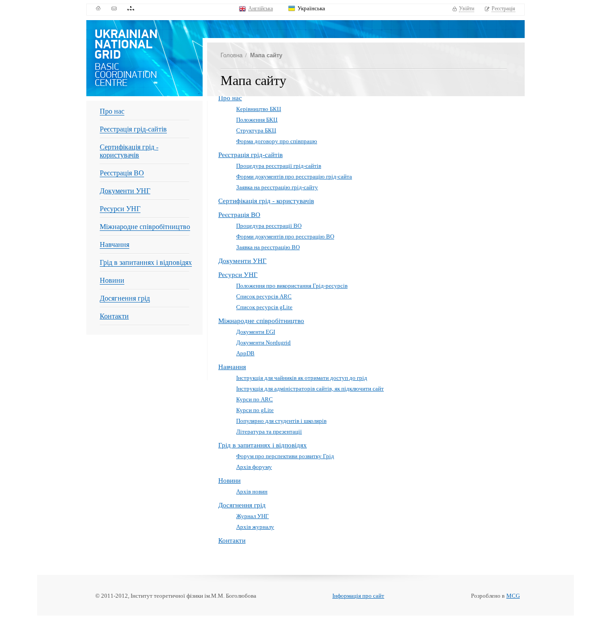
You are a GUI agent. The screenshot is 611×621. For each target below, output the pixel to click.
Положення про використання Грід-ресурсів (292, 285)
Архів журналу (255, 526)
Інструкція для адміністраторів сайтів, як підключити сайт (310, 388)
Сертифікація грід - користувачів (129, 151)
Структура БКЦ (256, 130)
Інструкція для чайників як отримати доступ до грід (301, 377)
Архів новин (251, 491)
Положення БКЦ (256, 119)
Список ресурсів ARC (264, 296)
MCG (513, 595)
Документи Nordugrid (263, 342)
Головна (231, 55)
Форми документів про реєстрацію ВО (285, 236)
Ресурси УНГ (120, 209)
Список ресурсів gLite (264, 307)
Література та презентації (269, 431)
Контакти (114, 316)
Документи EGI (255, 331)
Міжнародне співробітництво (145, 226)
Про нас (112, 111)
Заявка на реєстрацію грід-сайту (277, 187)
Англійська (260, 8)
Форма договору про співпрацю (276, 141)
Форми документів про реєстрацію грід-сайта (294, 176)
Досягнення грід (125, 298)
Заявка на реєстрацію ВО (268, 247)
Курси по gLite (255, 410)
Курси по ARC (254, 399)
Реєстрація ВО (122, 173)
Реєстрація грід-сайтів (133, 129)
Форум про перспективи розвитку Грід (285, 456)
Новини (112, 280)
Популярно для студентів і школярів (281, 420)
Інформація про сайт (358, 595)
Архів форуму (254, 467)
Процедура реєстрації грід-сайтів (278, 165)
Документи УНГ (125, 191)
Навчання (114, 244)
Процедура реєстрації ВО (268, 225)
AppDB (245, 353)
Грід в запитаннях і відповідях (146, 262)
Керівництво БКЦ (258, 109)
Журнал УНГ (252, 516)
